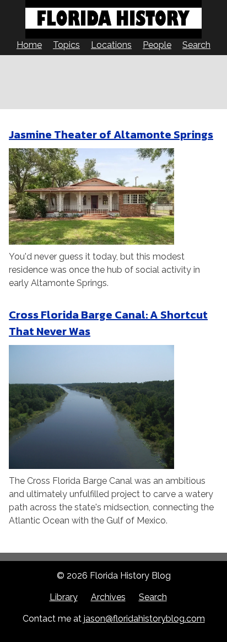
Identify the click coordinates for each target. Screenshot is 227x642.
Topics (66, 45)
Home (29, 45)
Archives (108, 597)
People (157, 45)
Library (64, 597)
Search (196, 45)
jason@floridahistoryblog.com (144, 618)
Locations (111, 45)
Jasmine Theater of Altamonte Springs (111, 134)
